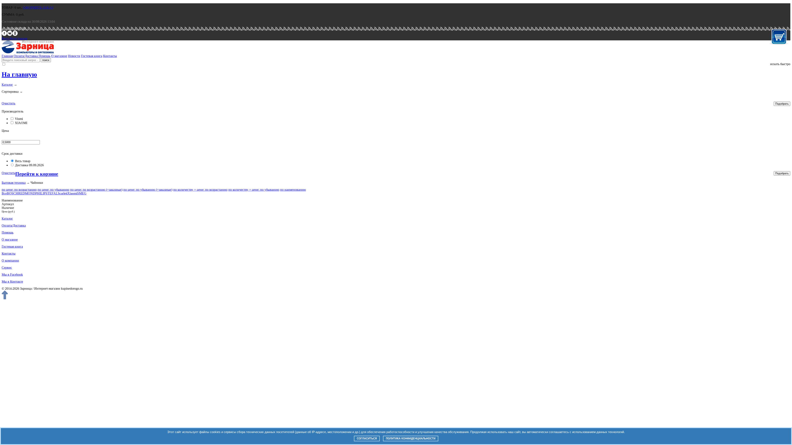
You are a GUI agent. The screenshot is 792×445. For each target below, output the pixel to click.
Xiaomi (72, 193)
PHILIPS (41, 193)
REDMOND (26, 193)
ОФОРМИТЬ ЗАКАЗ (38, 7)
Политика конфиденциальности (410, 438)
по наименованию (293, 189)
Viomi (19, 119)
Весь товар (22, 161)
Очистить (8, 103)
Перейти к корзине (36, 174)
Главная (7, 56)
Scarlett (62, 193)
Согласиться (367, 438)
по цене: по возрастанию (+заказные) (96, 189)
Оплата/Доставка (26, 56)
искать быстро (780, 64)
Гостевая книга (91, 56)
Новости (74, 56)
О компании (10, 260)
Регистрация (18, 38)
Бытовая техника (14, 182)
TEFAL (52, 193)
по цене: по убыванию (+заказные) (147, 189)
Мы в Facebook (12, 274)
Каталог (7, 84)
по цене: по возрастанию (19, 189)
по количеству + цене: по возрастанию (200, 189)
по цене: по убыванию (53, 189)
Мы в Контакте (12, 281)
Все (4, 193)
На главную (19, 74)
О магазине (59, 56)
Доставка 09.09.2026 (29, 165)
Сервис (7, 267)
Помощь (44, 56)
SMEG (81, 193)
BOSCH (12, 193)
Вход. (5, 38)
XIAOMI (21, 123)
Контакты (110, 56)
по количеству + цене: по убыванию (253, 189)
